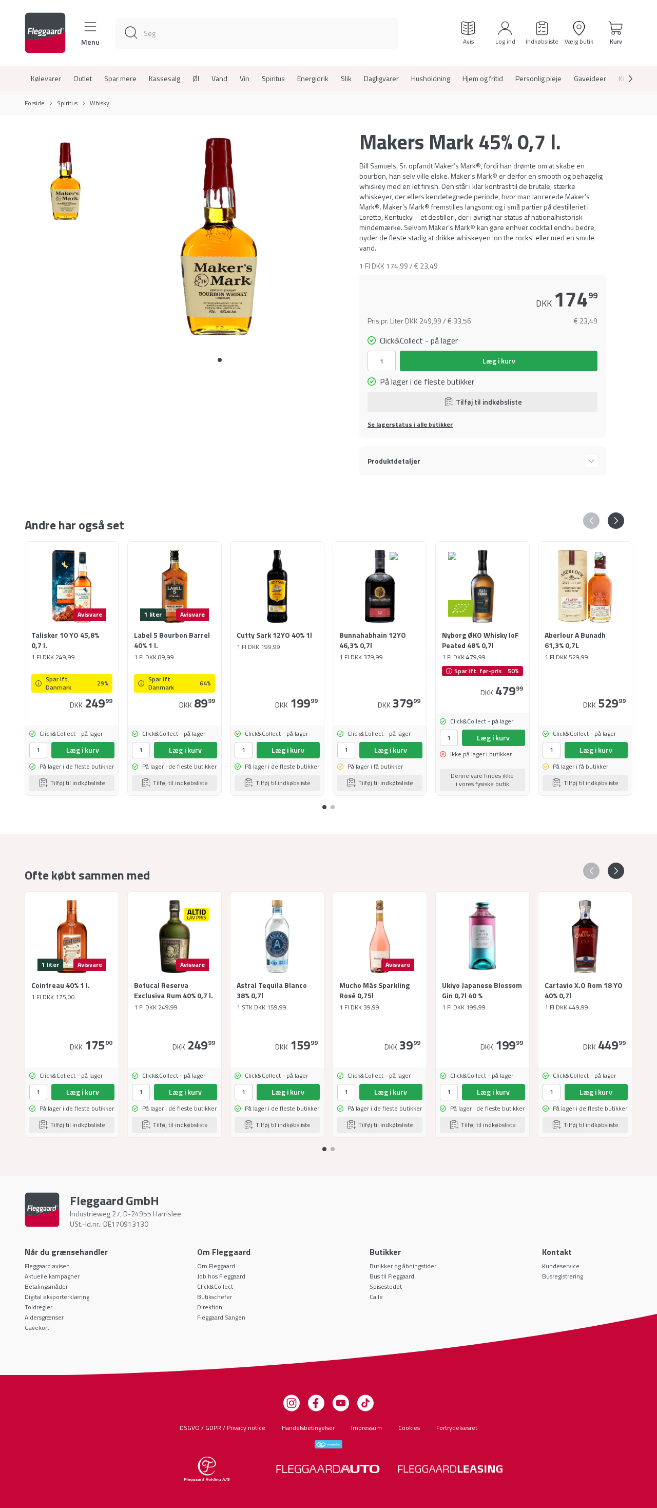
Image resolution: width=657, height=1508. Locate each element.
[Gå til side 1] (332, 803)
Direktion (209, 1307)
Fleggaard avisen (47, 1266)
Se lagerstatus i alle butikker (410, 425)
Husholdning (430, 78)
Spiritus (273, 78)
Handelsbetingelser (308, 1428)
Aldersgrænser (44, 1317)
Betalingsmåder (46, 1286)
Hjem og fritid (482, 78)
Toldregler (38, 1307)
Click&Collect (215, 1286)
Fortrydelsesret (456, 1428)
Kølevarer (46, 78)
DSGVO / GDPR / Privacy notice (222, 1428)
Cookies (409, 1428)
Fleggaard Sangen (221, 1317)
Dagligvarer (381, 78)
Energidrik (312, 78)
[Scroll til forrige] (591, 520)
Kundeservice (560, 1266)
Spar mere (120, 78)
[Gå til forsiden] (45, 33)
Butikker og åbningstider (403, 1266)
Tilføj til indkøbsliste (489, 401)
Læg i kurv (498, 360)
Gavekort (37, 1327)
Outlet (82, 78)
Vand (219, 78)
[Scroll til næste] (622, 78)
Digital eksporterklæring (57, 1297)
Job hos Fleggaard (221, 1276)
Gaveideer (590, 78)
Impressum (366, 1428)
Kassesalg (164, 78)
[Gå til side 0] (220, 360)
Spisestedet (386, 1286)
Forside (35, 103)
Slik (346, 78)
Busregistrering (562, 1276)
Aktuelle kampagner (52, 1276)
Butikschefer (214, 1297)
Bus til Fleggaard (392, 1276)
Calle (376, 1297)
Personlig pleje (538, 78)
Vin (244, 78)
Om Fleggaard (216, 1266)
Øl (195, 78)
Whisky (99, 103)
